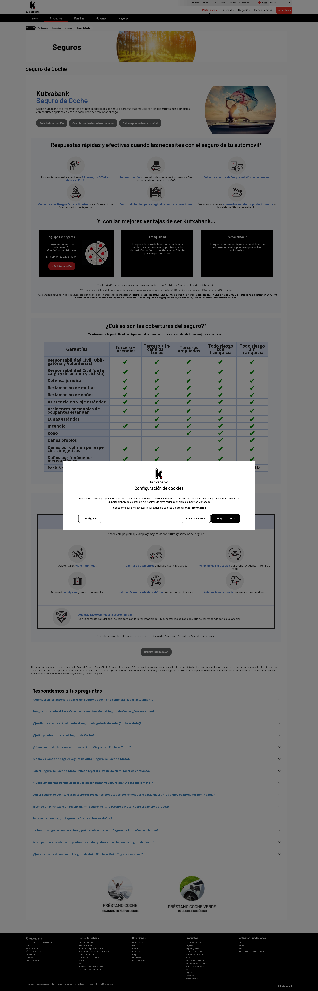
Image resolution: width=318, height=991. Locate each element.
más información (195, 507)
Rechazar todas (196, 518)
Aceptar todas (225, 518)
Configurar (90, 518)
